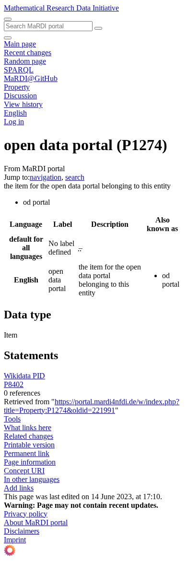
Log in (14, 121)
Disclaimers (21, 531)
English (15, 113)
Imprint (15, 540)
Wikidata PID (24, 376)
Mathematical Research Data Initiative (61, 8)
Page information (30, 462)
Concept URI (24, 471)
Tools (12, 419)
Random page (25, 61)
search (74, 177)
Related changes (28, 436)
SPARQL (19, 70)
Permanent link (26, 453)
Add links (19, 488)
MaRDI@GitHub (31, 78)
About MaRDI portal (36, 522)
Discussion (20, 96)
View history (23, 104)
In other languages (31, 479)
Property (17, 87)
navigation (45, 177)
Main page (20, 44)
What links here (27, 427)
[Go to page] (98, 28)
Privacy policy (25, 514)
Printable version (29, 445)
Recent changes (27, 52)
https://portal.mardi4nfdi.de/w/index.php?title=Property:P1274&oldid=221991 (91, 406)
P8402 (13, 384)
